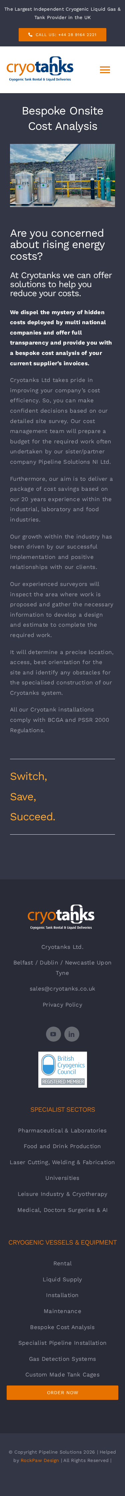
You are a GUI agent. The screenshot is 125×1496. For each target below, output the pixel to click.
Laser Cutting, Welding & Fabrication (62, 1162)
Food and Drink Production (62, 1146)
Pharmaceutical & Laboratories (62, 1130)
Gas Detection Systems (62, 1358)
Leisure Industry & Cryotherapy (63, 1194)
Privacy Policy (62, 1004)
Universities (62, 1177)
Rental (62, 1263)
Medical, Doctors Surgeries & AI (62, 1210)
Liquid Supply (62, 1279)
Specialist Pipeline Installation (62, 1342)
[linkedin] (71, 1034)
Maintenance (62, 1311)
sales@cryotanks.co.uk (62, 988)
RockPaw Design (40, 1460)
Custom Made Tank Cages (62, 1374)
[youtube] (53, 1034)
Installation (62, 1295)
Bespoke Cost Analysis (62, 1327)
